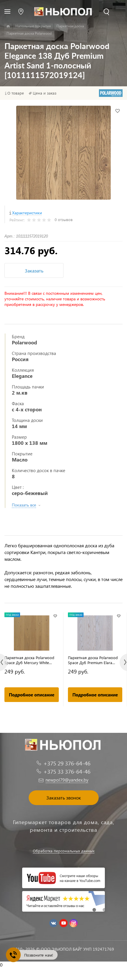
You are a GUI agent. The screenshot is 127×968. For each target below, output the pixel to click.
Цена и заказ (44, 93)
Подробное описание (31, 695)
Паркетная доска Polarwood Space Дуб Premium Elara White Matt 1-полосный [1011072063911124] (93, 660)
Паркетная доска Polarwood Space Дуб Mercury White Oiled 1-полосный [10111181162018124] (29, 660)
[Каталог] (8, 26)
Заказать (34, 270)
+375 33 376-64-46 (66, 771)
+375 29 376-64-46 (66, 763)
